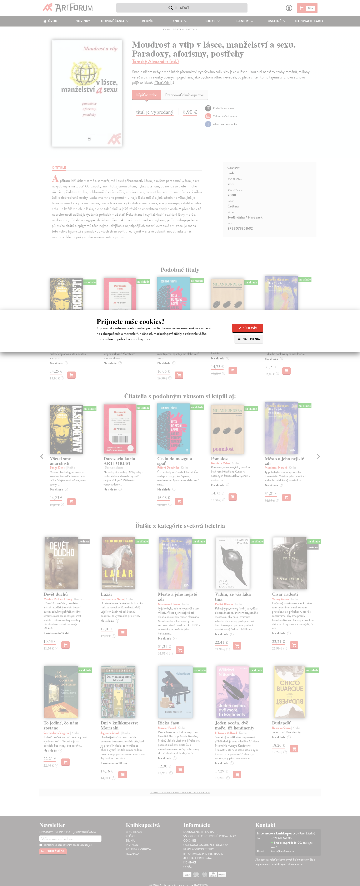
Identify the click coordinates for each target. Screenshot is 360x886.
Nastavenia (251, 339)
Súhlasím (249, 328)
